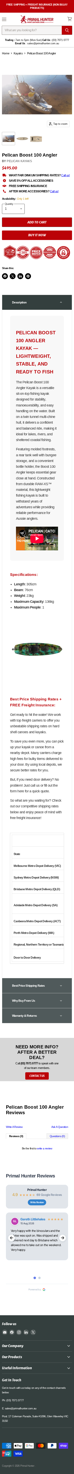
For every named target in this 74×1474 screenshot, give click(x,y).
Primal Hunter (37, 1190)
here (21, 791)
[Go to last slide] (11, 1238)
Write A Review (14, 1126)
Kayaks (18, 53)
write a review (44, 1148)
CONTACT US (37, 1076)
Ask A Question (59, 1126)
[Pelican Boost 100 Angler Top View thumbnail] (22, 138)
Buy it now (37, 235)
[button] (37, 302)
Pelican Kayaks (19, 161)
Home (5, 53)
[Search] (67, 30)
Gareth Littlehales (32, 1219)
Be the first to (37, 1148)
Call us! (65, 175)
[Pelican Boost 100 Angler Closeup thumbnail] (36, 138)
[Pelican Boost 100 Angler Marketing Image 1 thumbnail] (8, 138)
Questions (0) (57, 1136)
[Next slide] (62, 1238)
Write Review (37, 1202)
